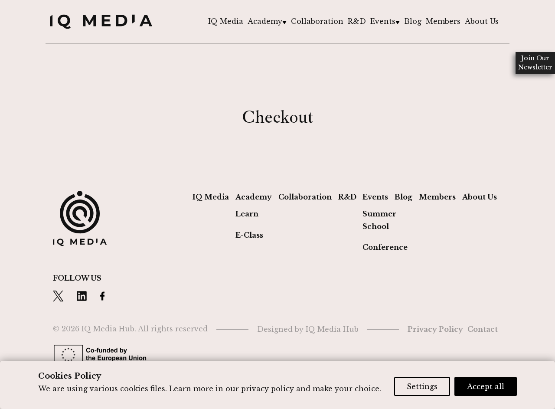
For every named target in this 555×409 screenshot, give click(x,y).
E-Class (249, 235)
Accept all (485, 386)
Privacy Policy (435, 329)
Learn (246, 213)
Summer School (379, 220)
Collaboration (317, 21)
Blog (412, 21)
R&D (357, 21)
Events (382, 21)
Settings (422, 386)
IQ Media (225, 21)
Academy (265, 21)
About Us (482, 21)
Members (443, 21)
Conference (385, 247)
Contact (482, 329)
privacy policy (267, 388)
